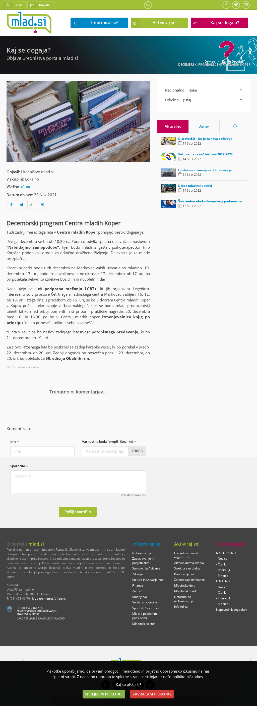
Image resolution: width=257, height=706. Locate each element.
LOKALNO (223, 581)
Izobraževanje (142, 553)
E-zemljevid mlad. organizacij (186, 555)
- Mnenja (222, 575)
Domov (210, 61)
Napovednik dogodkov (231, 609)
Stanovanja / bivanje (146, 568)
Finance (137, 585)
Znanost (138, 591)
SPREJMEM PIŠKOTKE (103, 693)
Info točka (181, 606)
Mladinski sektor (143, 624)
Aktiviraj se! (165, 22)
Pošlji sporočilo (78, 511)
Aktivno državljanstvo (189, 563)
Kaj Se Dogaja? (232, 61)
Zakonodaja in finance (189, 580)
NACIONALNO (226, 553)
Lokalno (32, 179)
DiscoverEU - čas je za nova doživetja (205, 139)
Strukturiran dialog (187, 568)
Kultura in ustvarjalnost (148, 580)
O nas (18, 5)
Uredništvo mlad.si (37, 171)
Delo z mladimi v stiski (195, 186)
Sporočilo (18, 466)
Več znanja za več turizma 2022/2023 (205, 154)
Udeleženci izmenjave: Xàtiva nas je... (206, 170)
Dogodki (44, 5)
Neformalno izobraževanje (184, 599)
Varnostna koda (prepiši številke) (108, 441)
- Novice (221, 558)
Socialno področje (144, 602)
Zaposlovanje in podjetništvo (143, 560)
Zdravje (137, 574)
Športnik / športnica (145, 608)
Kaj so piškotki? (128, 684)
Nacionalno (181, 90)
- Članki (221, 564)
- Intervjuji (223, 570)
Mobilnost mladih (186, 591)
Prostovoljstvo (184, 574)
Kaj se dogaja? (224, 22)
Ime (13, 441)
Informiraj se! (104, 22)
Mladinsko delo (184, 585)
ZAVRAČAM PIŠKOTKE (152, 693)
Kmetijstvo (139, 597)
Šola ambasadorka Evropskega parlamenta (210, 201)
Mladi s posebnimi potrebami (145, 615)
